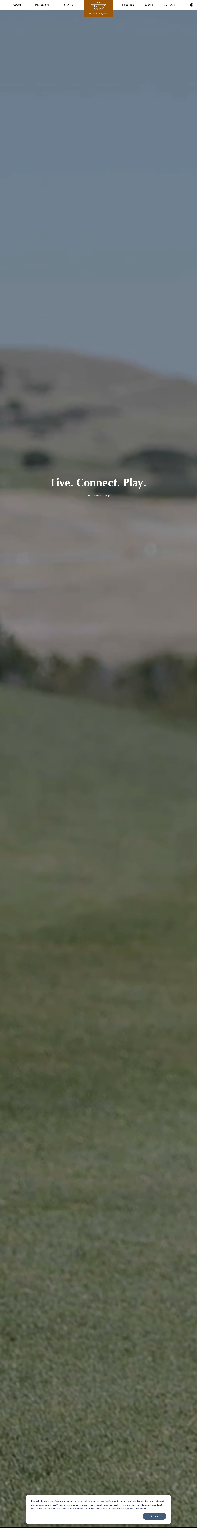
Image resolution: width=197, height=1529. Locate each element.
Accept (154, 1516)
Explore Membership (98, 495)
